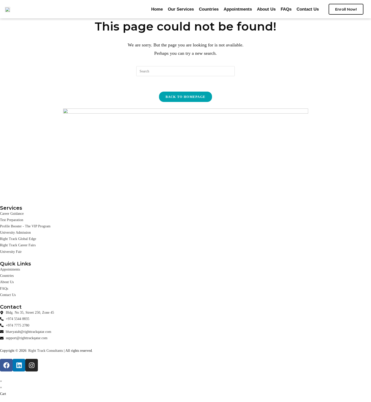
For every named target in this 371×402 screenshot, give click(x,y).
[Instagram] (31, 365)
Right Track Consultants (45, 351)
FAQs (286, 9)
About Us (266, 9)
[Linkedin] (19, 365)
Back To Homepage (186, 97)
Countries (209, 9)
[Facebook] (6, 365)
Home (157, 9)
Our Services (181, 9)
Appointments (238, 9)
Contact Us (308, 9)
